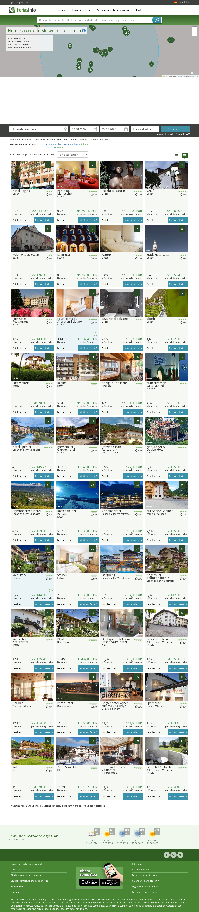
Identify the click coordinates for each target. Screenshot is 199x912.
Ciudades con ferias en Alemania (28, 875)
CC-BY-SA (195, 76)
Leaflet (166, 76)
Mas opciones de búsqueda (170, 134)
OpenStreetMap (180, 76)
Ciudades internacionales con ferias (29, 880)
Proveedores (81, 10)
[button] (103, 49)
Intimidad (137, 863)
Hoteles (141, 10)
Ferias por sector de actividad (26, 863)
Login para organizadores (145, 886)
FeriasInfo (24, 10)
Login (11, 2)
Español (182, 2)
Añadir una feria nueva (113, 10)
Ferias (59, 10)
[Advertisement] (99, 100)
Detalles (16, 220)
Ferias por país (18, 869)
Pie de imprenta (140, 869)
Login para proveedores (144, 891)
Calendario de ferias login (145, 880)
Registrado (22, 2)
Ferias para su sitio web (144, 875)
